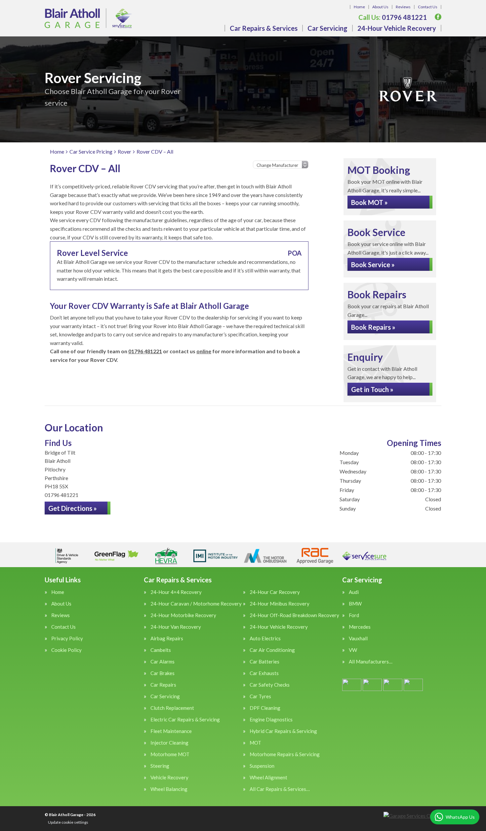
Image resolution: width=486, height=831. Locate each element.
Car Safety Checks (270, 684)
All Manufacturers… (370, 661)
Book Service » (373, 265)
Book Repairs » (373, 327)
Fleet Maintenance (171, 731)
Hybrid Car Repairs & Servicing (283, 731)
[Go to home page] (88, 18)
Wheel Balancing (168, 789)
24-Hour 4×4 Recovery (176, 592)
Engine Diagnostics (271, 719)
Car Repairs (163, 684)
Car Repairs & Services (264, 28)
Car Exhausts (264, 673)
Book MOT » (369, 202)
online (203, 351)
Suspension (262, 765)
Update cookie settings (68, 822)
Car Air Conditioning (272, 650)
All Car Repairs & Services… (280, 789)
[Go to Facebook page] (438, 17)
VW (353, 650)
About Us (380, 6)
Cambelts (160, 650)
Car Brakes (162, 673)
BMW (355, 603)
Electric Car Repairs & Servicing (185, 719)
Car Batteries (264, 661)
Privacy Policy (67, 638)
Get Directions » (72, 508)
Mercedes (360, 626)
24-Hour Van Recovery (175, 626)
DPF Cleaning (265, 708)
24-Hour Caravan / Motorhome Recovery (196, 603)
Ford (354, 615)
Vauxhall (358, 638)
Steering (159, 765)
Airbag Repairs (166, 638)
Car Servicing (327, 28)
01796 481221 (392, 17)
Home (359, 6)
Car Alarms (162, 661)
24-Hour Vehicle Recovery (396, 28)
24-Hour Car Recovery (275, 592)
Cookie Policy (66, 650)
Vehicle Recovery (169, 777)
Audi (354, 592)
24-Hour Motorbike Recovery (183, 615)
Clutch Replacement (172, 708)
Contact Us (427, 6)
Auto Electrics (265, 638)
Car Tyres (260, 696)
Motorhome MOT (169, 754)
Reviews (403, 6)
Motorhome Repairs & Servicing (285, 754)
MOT (255, 742)
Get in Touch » (372, 389)
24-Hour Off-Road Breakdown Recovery (294, 615)
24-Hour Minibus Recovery (279, 603)
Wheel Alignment (268, 777)
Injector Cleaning (169, 742)
